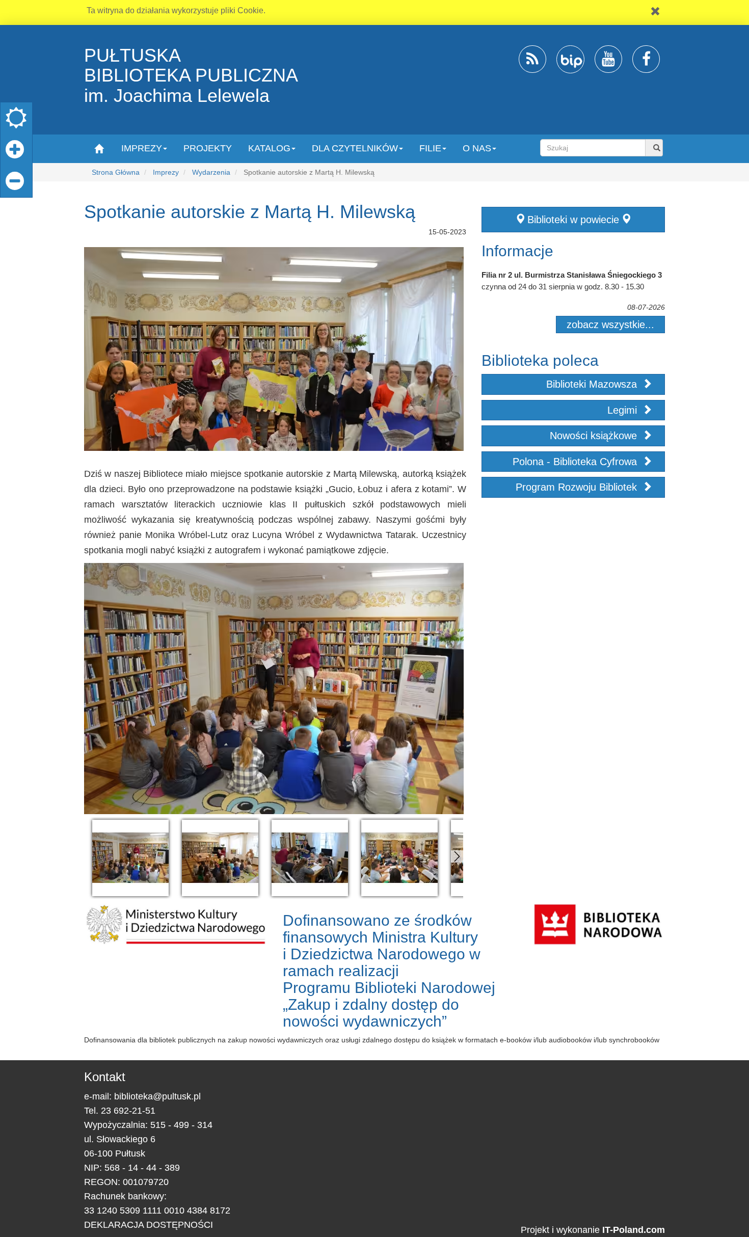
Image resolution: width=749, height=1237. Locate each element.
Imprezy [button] (141, 148)
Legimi (623, 410)
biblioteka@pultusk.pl (157, 1096)
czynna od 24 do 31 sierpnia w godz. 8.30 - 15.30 (562, 286)
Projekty (207, 148)
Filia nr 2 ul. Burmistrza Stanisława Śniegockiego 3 (571, 275)
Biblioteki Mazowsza (593, 384)
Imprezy (166, 172)
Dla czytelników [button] (355, 148)
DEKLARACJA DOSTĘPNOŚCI (148, 1225)
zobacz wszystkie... (610, 324)
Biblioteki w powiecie (573, 219)
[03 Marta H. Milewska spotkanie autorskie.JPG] (310, 858)
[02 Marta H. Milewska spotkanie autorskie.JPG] (220, 858)
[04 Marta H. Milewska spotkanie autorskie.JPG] (399, 858)
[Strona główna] (99, 148)
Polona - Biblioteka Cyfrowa (576, 461)
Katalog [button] (269, 148)
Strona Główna (116, 172)
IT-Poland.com (633, 1230)
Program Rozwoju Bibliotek (578, 487)
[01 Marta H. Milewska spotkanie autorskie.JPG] (130, 858)
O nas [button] (477, 148)
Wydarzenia (211, 172)
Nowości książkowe (595, 435)
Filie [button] (430, 148)
